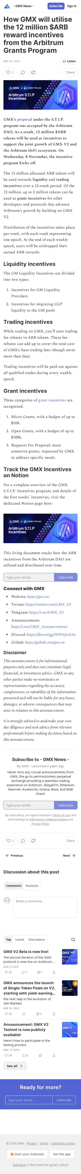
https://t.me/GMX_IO (46, 612)
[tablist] (22, 885)
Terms (44, 1143)
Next (66, 856)
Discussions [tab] (37, 940)
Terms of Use (61, 815)
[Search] (73, 939)
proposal (24, 119)
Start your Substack (29, 1154)
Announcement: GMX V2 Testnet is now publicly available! (26, 1029)
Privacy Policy (40, 824)
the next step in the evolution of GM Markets (27, 1001)
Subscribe (56, 6)
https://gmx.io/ (38, 597)
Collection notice (63, 1143)
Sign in (72, 6)
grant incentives (52, 400)
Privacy (32, 1143)
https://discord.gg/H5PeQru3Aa (51, 635)
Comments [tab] (13, 886)
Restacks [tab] (32, 886)
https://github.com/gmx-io (45, 642)
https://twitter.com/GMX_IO (48, 604)
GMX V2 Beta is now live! (26, 951)
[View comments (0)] (23, 72)
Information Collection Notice (48, 819)
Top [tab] (8, 940)
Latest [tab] (19, 940)
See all (12, 1066)
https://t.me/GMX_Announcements (39, 627)
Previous (17, 856)
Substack (19, 1165)
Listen (71, 61)
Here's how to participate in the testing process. (26, 1042)
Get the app (62, 1154)
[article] (40, 962)
